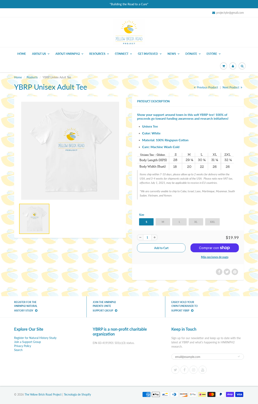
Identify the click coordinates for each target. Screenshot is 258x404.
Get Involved (148, 53)
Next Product (231, 87)
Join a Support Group (27, 342)
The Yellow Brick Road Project (43, 394)
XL (196, 221)
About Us (39, 53)
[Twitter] (175, 370)
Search (18, 350)
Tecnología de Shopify (77, 394)
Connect (121, 53)
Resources (97, 53)
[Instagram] (193, 370)
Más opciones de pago (214, 257)
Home (21, 53)
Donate (191, 53)
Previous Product (207, 87)
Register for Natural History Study (35, 338)
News (171, 53)
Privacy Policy (22, 346)
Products (32, 77)
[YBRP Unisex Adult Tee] (70, 150)
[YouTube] (203, 370)
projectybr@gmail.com (230, 12)
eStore (212, 53)
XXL (212, 221)
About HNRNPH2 (67, 53)
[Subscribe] (238, 356)
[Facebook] (184, 370)
